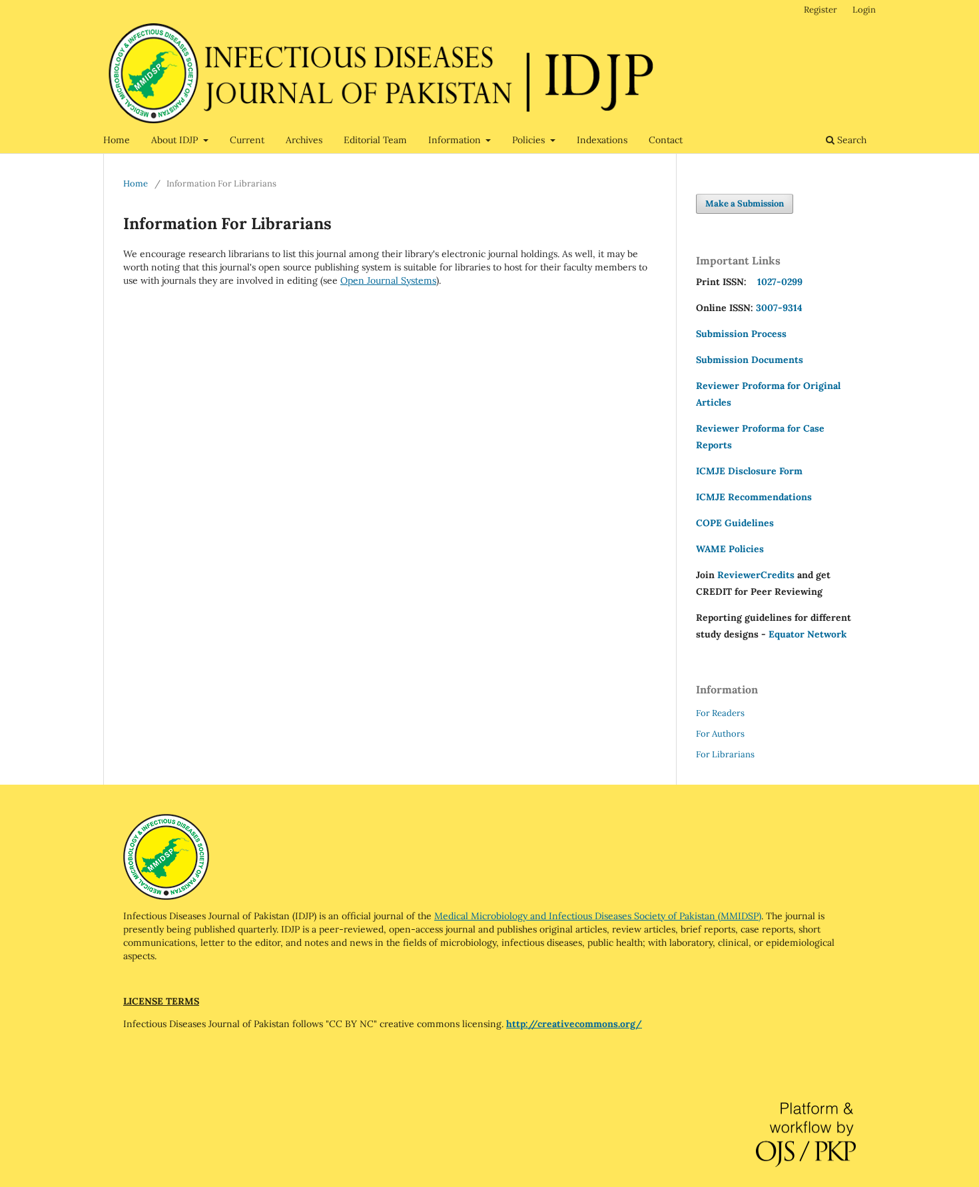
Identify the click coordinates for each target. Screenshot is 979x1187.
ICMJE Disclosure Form (749, 471)
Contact (666, 140)
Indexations (602, 140)
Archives (304, 140)
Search (850, 140)
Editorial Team (375, 140)
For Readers (720, 713)
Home (116, 140)
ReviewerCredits (756, 575)
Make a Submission (744, 203)
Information (456, 140)
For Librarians (725, 754)
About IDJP (175, 140)
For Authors (720, 733)
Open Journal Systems (388, 280)
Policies (529, 140)
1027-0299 (777, 282)
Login (864, 9)
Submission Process (741, 334)
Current (247, 140)
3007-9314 (779, 308)
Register (820, 9)
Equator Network (807, 634)
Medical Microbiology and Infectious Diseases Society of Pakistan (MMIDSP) (597, 916)
